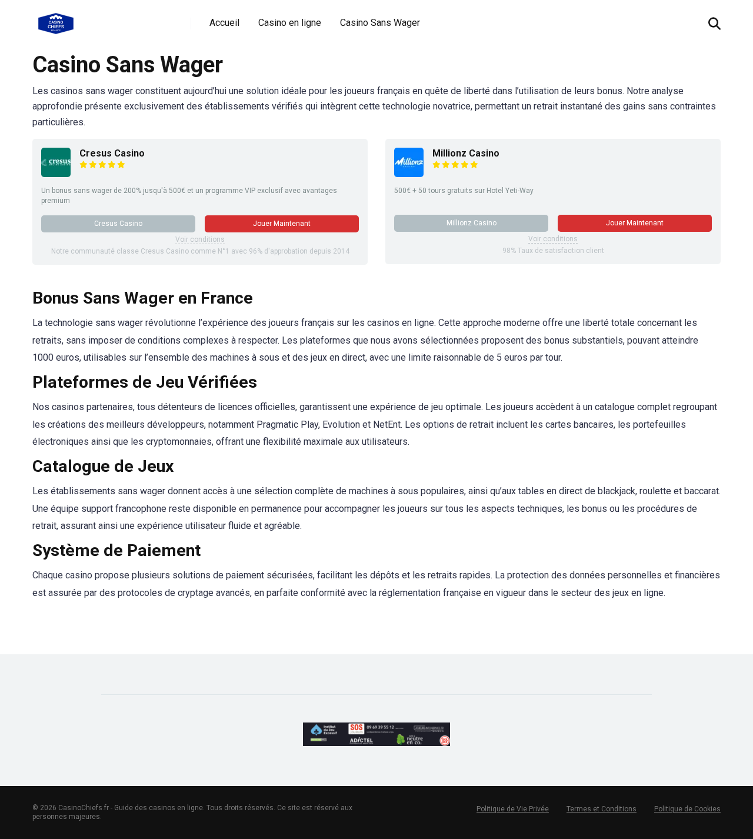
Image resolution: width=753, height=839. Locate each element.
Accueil (224, 22)
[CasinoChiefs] (55, 19)
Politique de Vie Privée (513, 809)
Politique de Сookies (687, 809)
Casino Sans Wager (380, 22)
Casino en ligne (289, 22)
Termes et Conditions (602, 809)
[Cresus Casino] (56, 173)
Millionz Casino (465, 153)
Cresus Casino (112, 153)
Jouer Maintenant (282, 223)
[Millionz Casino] (409, 173)
